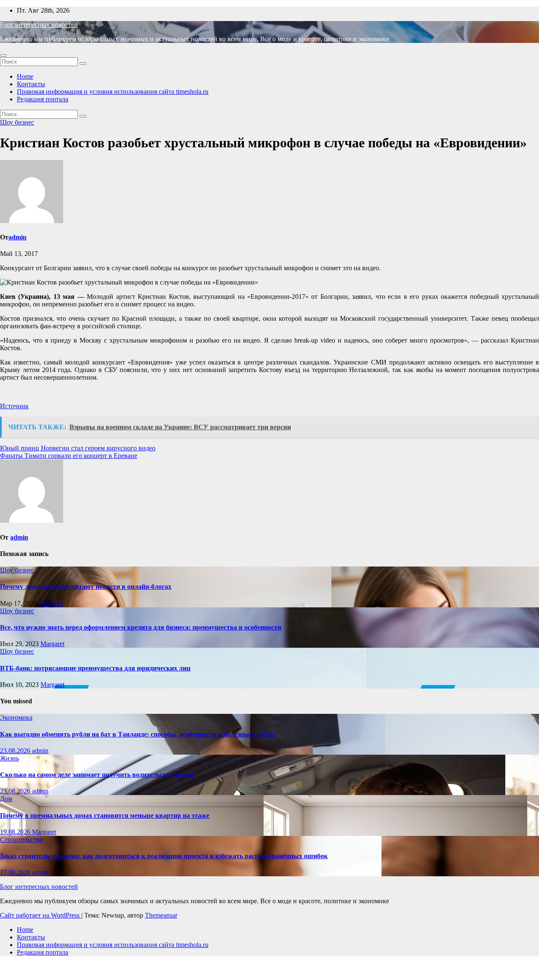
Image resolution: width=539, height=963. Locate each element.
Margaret (51, 603)
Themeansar (161, 915)
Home (25, 76)
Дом (6, 798)
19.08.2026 (16, 831)
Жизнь (9, 758)
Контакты (31, 84)
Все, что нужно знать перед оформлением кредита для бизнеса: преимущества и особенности (140, 627)
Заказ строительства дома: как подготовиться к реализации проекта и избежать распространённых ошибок (164, 855)
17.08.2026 (16, 872)
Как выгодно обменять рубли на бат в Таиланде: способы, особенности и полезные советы (138, 734)
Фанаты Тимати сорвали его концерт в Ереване (68, 455)
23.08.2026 (16, 750)
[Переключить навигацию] (3, 55)
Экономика (16, 717)
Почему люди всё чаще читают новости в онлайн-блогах (85, 586)
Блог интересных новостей (39, 24)
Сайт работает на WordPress (40, 915)
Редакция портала (42, 99)
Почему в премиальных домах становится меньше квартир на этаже (104, 815)
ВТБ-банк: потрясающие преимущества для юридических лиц (95, 668)
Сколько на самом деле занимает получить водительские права (96, 774)
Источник (14, 406)
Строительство (21, 839)
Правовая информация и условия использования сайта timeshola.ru (112, 91)
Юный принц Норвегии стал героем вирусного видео (77, 448)
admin (17, 237)
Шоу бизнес (17, 122)
